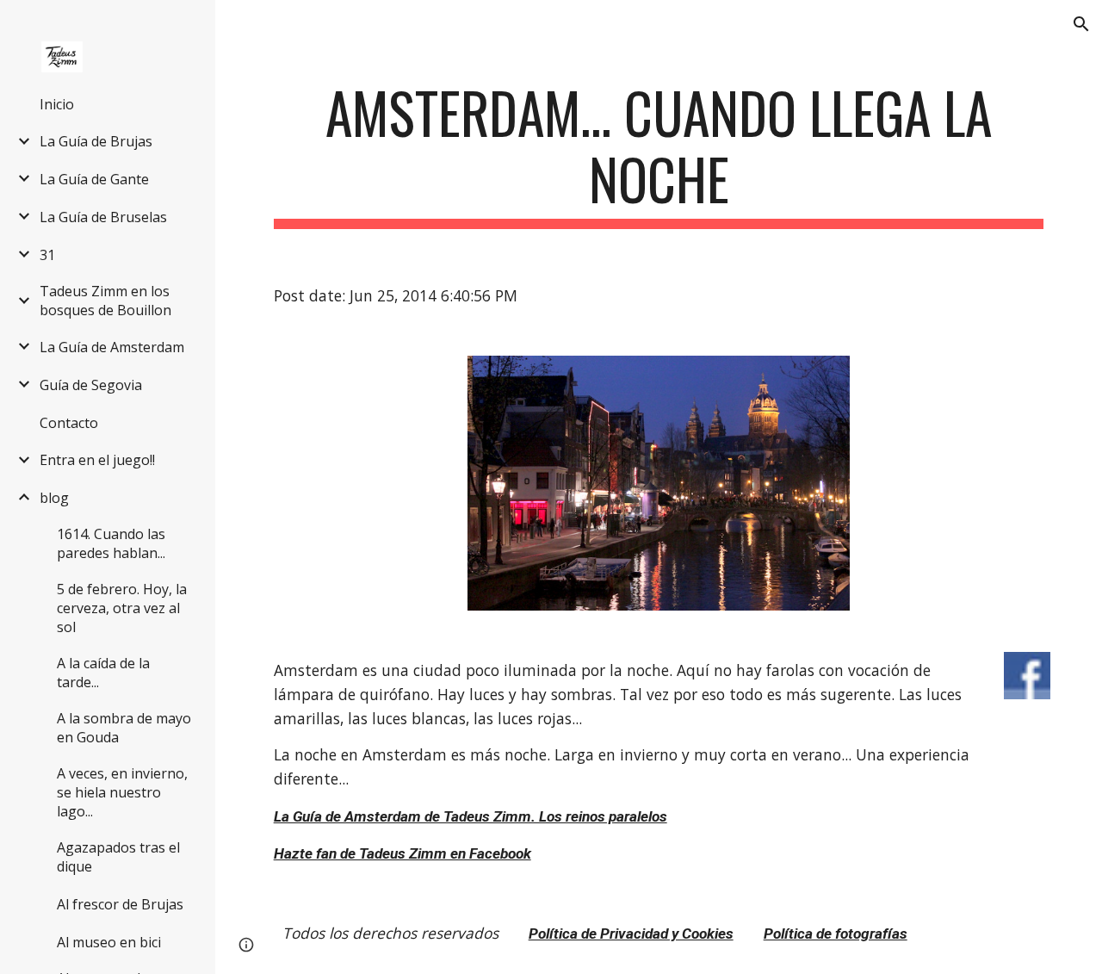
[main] (659, 154)
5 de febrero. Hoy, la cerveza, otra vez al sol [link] (122, 608)
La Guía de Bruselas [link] (103, 217)
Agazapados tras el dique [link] (118, 857)
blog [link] (54, 497)
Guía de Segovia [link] (91, 384)
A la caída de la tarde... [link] (103, 673)
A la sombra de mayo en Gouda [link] (124, 728)
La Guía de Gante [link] (94, 179)
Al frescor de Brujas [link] (120, 904)
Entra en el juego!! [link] (97, 459)
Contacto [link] (69, 422)
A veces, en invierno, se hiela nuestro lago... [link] (122, 792)
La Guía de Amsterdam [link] (112, 347)
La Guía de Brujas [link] (96, 141)
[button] (1081, 24)
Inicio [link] (57, 104)
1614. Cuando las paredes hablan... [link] (111, 543)
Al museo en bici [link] (109, 942)
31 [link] (47, 254)
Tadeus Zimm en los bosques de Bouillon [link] (105, 300)
